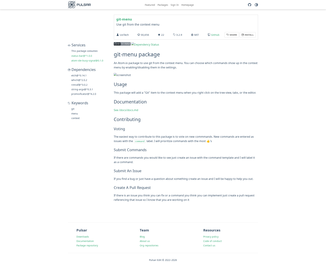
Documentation (85, 241)
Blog (142, 236)
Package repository (87, 245)
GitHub (215, 34)
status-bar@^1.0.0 (81, 55)
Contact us (209, 245)
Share (233, 35)
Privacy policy (211, 236)
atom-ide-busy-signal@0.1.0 (87, 60)
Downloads (82, 236)
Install (249, 35)
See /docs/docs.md (126, 110)
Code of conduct (212, 241)
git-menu (124, 19)
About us (145, 241)
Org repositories (149, 245)
